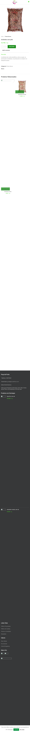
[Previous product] (25, 36)
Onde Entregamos (5, 646)
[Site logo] (15, 2)
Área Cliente (4, 641)
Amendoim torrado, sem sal (13, 509)
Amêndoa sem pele (22, 94)
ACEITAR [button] (16, 729)
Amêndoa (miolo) (7, 191)
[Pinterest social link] (9, 69)
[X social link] (7, 69)
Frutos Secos (8, 36)
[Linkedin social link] (10, 69)
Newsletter (3, 634)
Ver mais (22, 729)
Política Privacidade (5, 626)
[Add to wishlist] (12, 81)
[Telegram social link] (12, 69)
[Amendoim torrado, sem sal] (3, 564)
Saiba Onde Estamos (6, 384)
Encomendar (4, 643)
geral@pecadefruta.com (13, 381)
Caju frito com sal (11, 396)
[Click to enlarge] (3, 31)
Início (2, 36)
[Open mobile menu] (1, 2)
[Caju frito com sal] (3, 451)
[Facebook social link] (5, 69)
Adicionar (11, 46)
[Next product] (28, 36)
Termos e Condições (6, 631)
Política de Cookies (5, 628)
